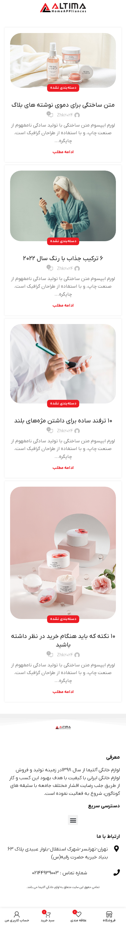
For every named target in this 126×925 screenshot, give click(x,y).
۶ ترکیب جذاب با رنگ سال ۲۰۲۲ (63, 259)
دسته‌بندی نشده (63, 87)
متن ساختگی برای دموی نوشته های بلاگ (63, 105)
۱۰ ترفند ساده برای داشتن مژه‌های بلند (63, 421)
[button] (73, 820)
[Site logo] (63, 7)
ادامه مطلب (63, 152)
